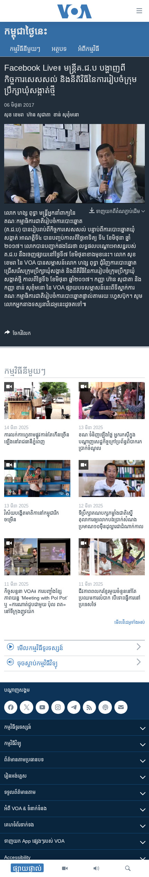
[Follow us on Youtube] (42, 707)
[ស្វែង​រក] (127, 868)
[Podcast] (105, 707)
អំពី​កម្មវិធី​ (88, 48)
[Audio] (96, 868)
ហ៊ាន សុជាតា (39, 114)
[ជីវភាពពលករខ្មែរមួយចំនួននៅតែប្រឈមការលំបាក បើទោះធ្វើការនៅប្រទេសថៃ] (112, 556)
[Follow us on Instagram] (57, 707)
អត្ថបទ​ (59, 48)
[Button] (18, 334)
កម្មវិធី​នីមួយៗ (25, 48)
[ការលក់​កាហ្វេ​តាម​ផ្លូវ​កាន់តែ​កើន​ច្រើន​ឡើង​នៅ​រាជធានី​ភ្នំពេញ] (37, 400)
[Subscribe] (121, 707)
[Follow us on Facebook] (10, 707)
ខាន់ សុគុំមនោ (66, 114)
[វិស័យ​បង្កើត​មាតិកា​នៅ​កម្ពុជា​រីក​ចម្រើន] (37, 478)
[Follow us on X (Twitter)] (26, 707)
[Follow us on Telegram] (73, 707)
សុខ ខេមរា (14, 114)
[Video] (64, 868)
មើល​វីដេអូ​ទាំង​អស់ (129, 622)
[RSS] (89, 707)
